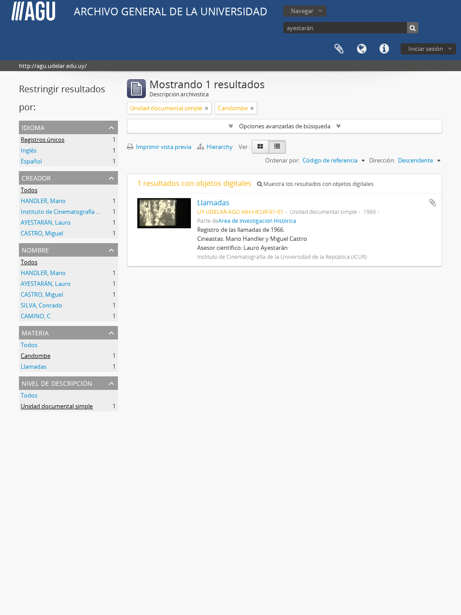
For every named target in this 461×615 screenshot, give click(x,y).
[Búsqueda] (412, 27)
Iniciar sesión (425, 49)
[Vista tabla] (277, 147)
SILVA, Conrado (41, 305)
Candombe (35, 356)
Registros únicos (42, 140)
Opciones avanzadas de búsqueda (285, 126)
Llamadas (33, 366)
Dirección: (382, 160)
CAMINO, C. (36, 316)
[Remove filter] (206, 108)
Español (31, 161)
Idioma (361, 49)
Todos (29, 190)
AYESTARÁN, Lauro (46, 222)
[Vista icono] (260, 147)
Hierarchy (219, 147)
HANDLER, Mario (43, 201)
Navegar (302, 11)
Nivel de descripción (57, 382)
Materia (35, 332)
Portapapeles (339, 49)
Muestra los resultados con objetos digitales (318, 184)
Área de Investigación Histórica (257, 220)
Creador (36, 177)
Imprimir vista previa (163, 147)
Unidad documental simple (57, 406)
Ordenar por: (282, 160)
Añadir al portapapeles (432, 202)
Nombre (35, 249)
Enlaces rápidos (384, 49)
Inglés (28, 150)
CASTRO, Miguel (42, 233)
